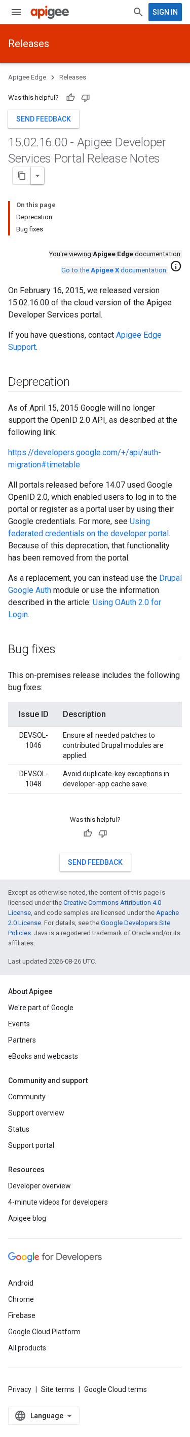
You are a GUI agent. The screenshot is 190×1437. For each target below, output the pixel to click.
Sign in (165, 12)
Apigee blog (27, 1218)
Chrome (21, 1299)
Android (20, 1283)
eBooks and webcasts (43, 1056)
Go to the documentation (113, 270)
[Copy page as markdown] (22, 175)
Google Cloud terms (115, 1389)
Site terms (57, 1389)
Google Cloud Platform (44, 1332)
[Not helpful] (85, 97)
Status (18, 1129)
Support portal (31, 1145)
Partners (22, 1040)
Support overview (36, 1113)
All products (27, 1348)
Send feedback (43, 119)
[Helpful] (70, 97)
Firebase (21, 1315)
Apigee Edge (27, 77)
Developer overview (39, 1186)
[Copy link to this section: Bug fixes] (66, 650)
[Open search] (138, 12)
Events (19, 1024)
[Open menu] (16, 12)
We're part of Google (40, 1008)
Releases (28, 43)
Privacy (19, 1389)
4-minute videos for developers (58, 1202)
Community (27, 1097)
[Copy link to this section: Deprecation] (79, 383)
